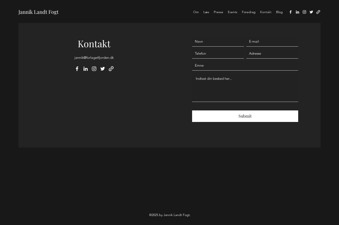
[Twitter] (311, 12)
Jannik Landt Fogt (38, 11)
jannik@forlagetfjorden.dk (94, 57)
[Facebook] (290, 12)
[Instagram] (304, 12)
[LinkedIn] (297, 12)
